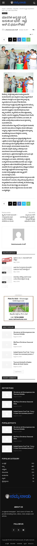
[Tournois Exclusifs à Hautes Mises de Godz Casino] (7, 364)
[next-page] (6, 286)
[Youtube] (23, 530)
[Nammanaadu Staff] (3, 30)
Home (3, 8)
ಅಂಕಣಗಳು (9, 8)
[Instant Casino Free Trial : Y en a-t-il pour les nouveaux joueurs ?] (7, 354)
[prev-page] (3, 286)
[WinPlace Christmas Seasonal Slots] (7, 344)
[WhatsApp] (28, 40)
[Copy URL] (10, 40)
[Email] (15, 40)
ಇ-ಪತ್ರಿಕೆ (4, 263)
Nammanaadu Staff (12, 30)
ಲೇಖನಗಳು (15, 8)
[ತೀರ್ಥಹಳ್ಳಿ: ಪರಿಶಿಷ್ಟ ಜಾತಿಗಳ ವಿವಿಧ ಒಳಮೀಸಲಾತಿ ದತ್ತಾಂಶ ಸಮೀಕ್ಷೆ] (7, 279)
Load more (18, 372)
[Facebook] (19, 40)
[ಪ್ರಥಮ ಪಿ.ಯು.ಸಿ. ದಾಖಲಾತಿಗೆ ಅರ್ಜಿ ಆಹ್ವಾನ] (7, 260)
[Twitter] (24, 40)
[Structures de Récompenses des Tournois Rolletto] (7, 334)
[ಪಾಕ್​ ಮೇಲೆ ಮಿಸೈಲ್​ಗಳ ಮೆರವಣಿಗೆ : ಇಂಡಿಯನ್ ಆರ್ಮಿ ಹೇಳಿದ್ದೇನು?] (7, 269)
